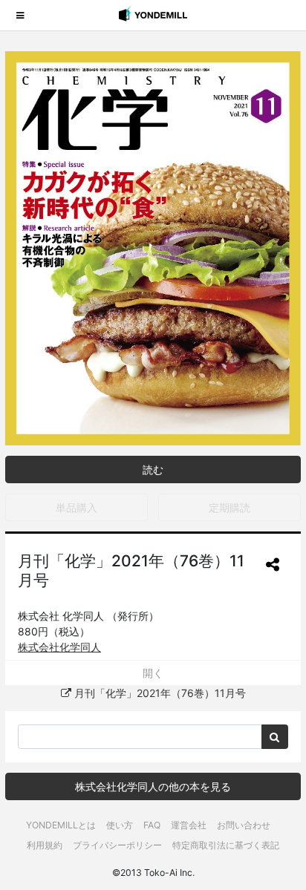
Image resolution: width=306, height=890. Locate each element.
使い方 (119, 825)
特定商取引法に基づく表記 (225, 845)
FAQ (151, 825)
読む (153, 469)
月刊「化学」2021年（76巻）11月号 (158, 693)
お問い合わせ (243, 825)
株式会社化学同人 (59, 647)
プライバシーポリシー (117, 845)
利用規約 (44, 845)
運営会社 (188, 825)
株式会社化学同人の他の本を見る (153, 786)
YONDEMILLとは (61, 825)
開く (153, 673)
